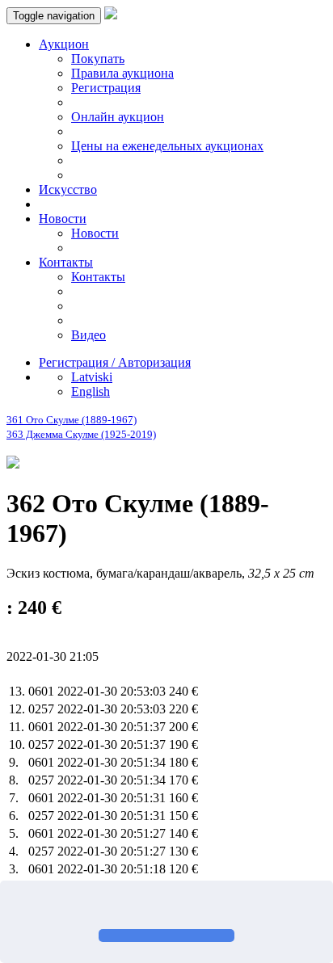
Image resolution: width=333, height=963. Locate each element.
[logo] (110, 15)
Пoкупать (97, 58)
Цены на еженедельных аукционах (167, 146)
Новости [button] (62, 218)
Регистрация (106, 88)
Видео (88, 335)
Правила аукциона (122, 73)
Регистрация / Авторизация (115, 362)
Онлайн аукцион (117, 117)
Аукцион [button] (64, 44)
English (90, 391)
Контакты (98, 277)
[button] (17, 906)
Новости (95, 233)
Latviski (91, 377)
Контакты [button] (66, 262)
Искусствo (68, 189)
